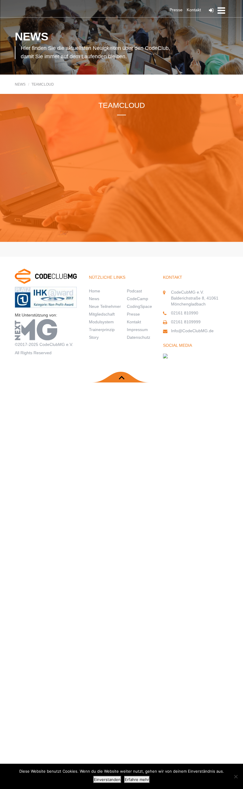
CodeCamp (137, 298)
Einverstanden (107, 779)
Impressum (137, 329)
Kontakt (194, 9)
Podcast (134, 291)
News (94, 298)
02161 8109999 (186, 321)
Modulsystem (101, 321)
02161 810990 (184, 313)
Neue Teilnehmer (105, 306)
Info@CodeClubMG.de (192, 330)
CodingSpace (139, 306)
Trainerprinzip (102, 329)
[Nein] (236, 776)
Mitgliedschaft (102, 314)
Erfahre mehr (137, 779)
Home (94, 291)
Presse (176, 9)
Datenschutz (138, 337)
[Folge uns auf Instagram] (165, 358)
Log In (212, 10)
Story (94, 337)
